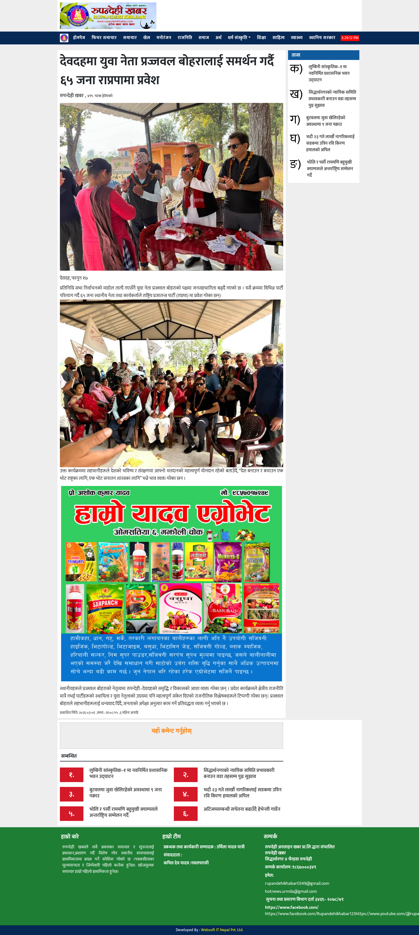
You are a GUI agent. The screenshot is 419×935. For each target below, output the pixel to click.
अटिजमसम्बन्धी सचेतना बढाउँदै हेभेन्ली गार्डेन (242, 809)
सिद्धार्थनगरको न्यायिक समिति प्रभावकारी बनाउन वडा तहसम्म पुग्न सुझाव (332, 99)
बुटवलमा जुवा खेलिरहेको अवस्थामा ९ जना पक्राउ (325, 121)
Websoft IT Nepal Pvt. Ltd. (222, 930)
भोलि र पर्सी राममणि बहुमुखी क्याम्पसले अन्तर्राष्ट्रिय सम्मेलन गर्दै (330, 169)
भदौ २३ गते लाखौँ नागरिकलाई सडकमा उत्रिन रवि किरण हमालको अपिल (330, 143)
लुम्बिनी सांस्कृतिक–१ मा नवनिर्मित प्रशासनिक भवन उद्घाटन (329, 73)
